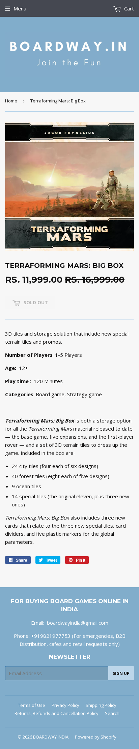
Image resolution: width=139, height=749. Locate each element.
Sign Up (121, 673)
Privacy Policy (65, 705)
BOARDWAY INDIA (50, 737)
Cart (128, 8)
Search (112, 713)
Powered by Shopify (95, 737)
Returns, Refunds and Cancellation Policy (57, 713)
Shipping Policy (101, 705)
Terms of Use (31, 705)
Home (11, 101)
